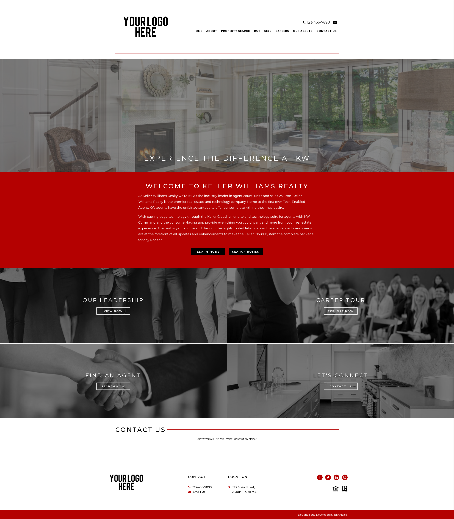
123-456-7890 (318, 22)
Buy (257, 31)
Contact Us (327, 31)
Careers (282, 31)
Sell (268, 31)
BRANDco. (341, 514)
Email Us (199, 492)
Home (197, 31)
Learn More (208, 251)
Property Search (235, 31)
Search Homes (245, 251)
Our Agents (303, 31)
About (211, 31)
